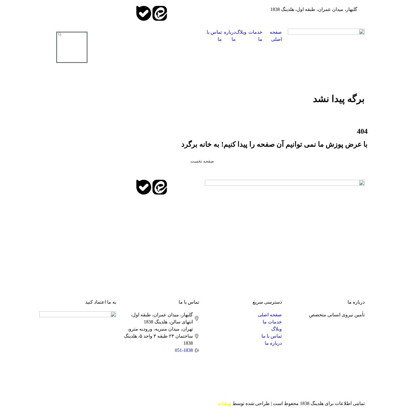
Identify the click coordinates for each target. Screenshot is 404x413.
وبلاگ (241, 32)
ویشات (224, 403)
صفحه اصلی (276, 36)
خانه (360, 115)
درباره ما (230, 36)
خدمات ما (255, 36)
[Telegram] (191, 13)
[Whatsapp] (175, 13)
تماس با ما (214, 36)
